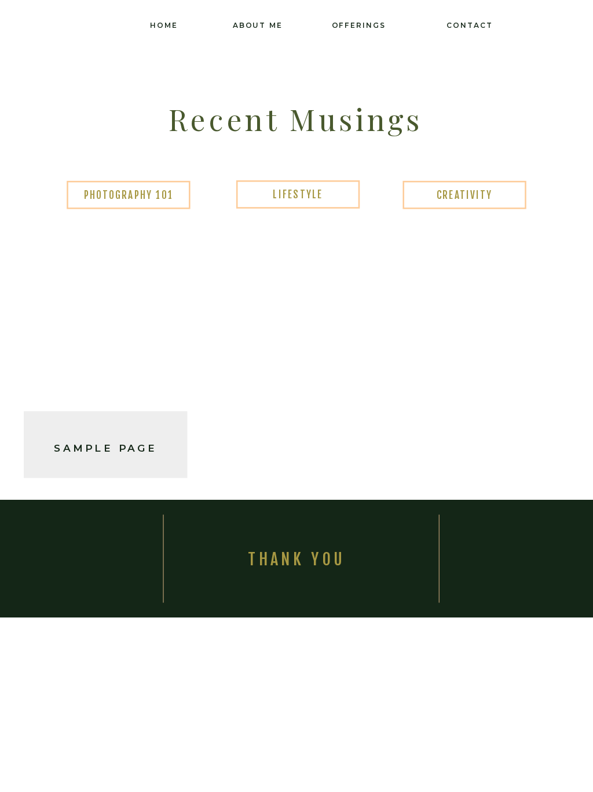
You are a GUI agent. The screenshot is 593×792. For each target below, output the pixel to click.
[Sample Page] (105, 324)
